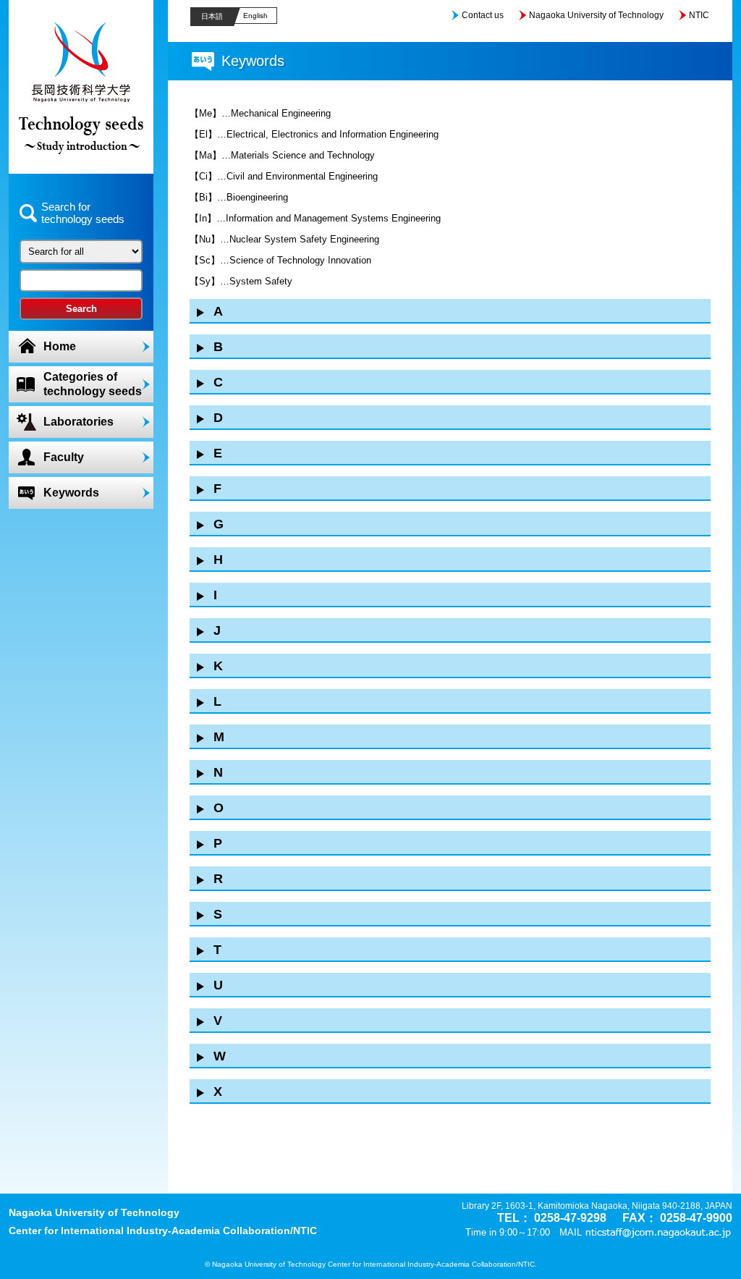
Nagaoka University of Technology (596, 15)
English (255, 16)
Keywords (71, 492)
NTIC (699, 15)
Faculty (63, 457)
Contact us (483, 15)
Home (59, 346)
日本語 (212, 16)
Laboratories (78, 421)
